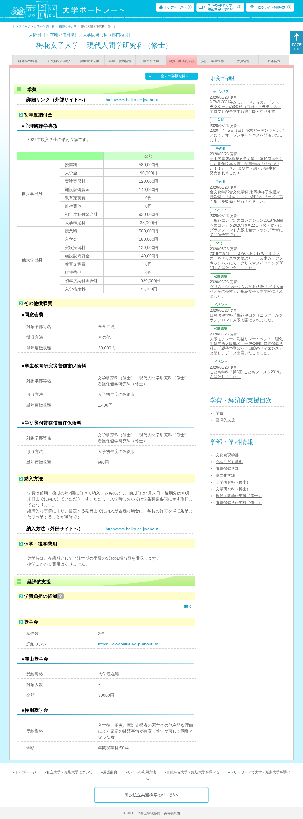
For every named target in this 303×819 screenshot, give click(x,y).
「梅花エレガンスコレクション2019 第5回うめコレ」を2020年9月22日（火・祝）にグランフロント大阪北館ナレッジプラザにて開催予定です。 (246, 227)
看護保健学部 (227, 468)
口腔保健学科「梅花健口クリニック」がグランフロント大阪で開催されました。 (246, 317)
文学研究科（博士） (233, 489)
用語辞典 (110, 772)
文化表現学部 (227, 455)
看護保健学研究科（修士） (239, 502)
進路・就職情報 (120, 61)
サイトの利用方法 (142, 772)
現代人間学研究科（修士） (239, 496)
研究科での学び (58, 61)
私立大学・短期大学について (69, 772)
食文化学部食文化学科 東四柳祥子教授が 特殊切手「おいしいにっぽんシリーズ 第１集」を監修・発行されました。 (246, 197)
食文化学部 (225, 475)
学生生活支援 (89, 61)
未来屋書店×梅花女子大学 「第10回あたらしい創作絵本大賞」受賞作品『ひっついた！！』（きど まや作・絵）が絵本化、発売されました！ (246, 166)
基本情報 (274, 61)
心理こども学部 (229, 462)
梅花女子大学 (68, 26)
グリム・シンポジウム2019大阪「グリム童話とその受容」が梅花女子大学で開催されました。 (246, 291)
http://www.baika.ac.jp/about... (134, 99)
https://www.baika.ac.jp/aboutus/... (130, 644)
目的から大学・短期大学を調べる (193, 772)
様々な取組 (151, 61)
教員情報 (243, 61)
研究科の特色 (28, 61)
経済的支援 (225, 420)
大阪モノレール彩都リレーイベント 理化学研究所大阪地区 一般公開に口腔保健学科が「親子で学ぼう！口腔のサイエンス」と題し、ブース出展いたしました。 (246, 346)
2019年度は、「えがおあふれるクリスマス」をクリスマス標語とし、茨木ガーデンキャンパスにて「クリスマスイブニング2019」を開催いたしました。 (246, 260)
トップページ (21, 26)
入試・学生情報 (212, 61)
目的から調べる (44, 26)
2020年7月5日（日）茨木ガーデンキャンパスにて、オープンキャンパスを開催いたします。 (247, 135)
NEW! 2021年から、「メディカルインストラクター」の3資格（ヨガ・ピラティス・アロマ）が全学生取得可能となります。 (246, 107)
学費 (219, 413)
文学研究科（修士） (233, 482)
